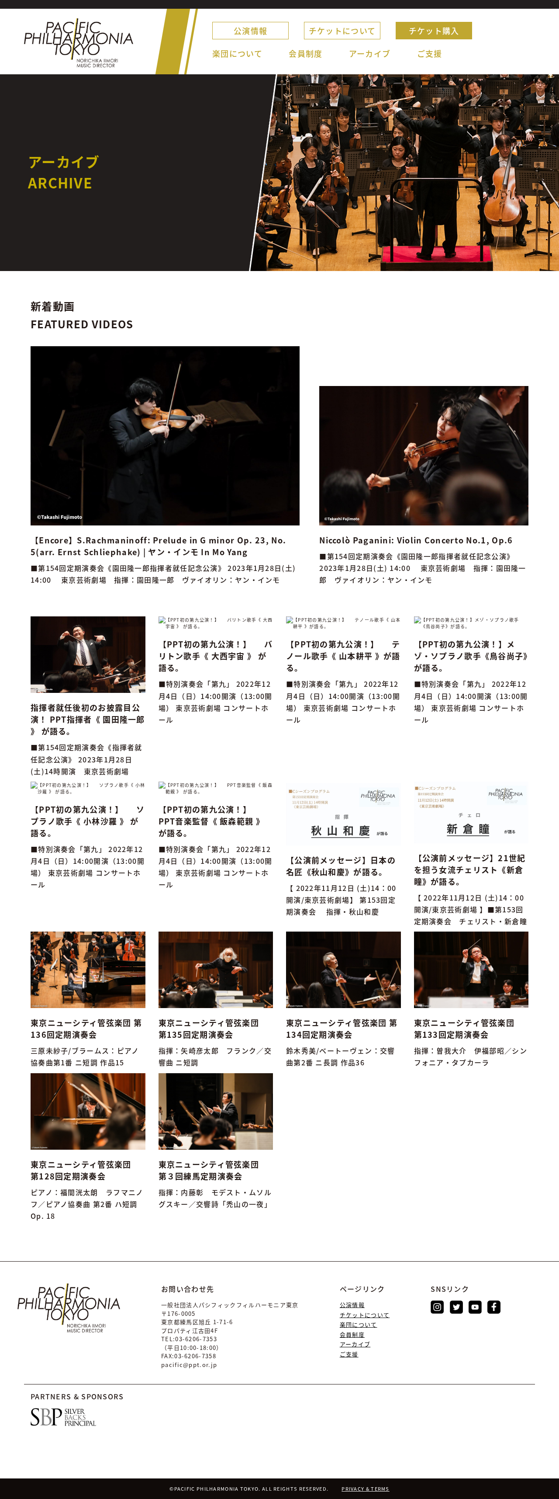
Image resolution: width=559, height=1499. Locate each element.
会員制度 (305, 53)
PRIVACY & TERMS (366, 1488)
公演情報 (250, 30)
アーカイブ (370, 53)
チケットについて (342, 30)
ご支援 (429, 53)
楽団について (237, 53)
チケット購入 (434, 30)
